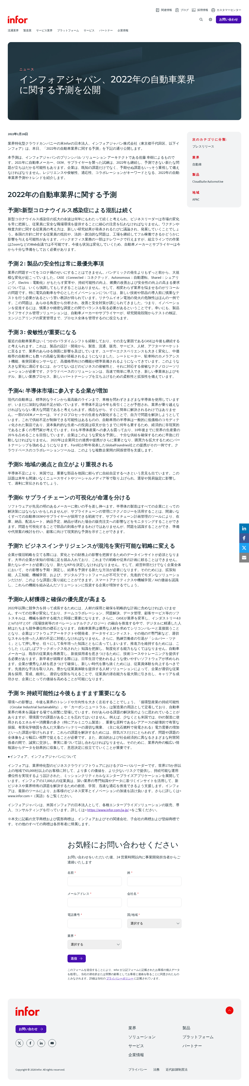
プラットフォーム (68, 30)
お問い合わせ (228, 19)
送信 (74, 958)
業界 (71, 936)
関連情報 (166, 10)
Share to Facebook (244, 538)
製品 (186, 1028)
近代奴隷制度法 (177, 1069)
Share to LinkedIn (244, 528)
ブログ (185, 10)
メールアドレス (78, 894)
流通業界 (13, 30)
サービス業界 (44, 30)
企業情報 (122, 30)
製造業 (27, 30)
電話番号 (74, 915)
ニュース (26, 69)
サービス (89, 30)
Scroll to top (229, 1010)
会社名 (132, 894)
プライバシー (137, 1069)
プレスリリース (203, 146)
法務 (156, 1069)
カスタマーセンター (229, 10)
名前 (71, 873)
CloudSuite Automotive (207, 182)
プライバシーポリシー (119, 979)
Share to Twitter (244, 548)
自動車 (197, 164)
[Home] (18, 19)
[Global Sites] (210, 19)
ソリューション (142, 1037)
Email (244, 557)
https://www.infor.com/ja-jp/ (108, 810)
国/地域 (132, 915)
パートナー (106, 30)
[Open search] (201, 19)
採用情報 (202, 10)
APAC (195, 199)
